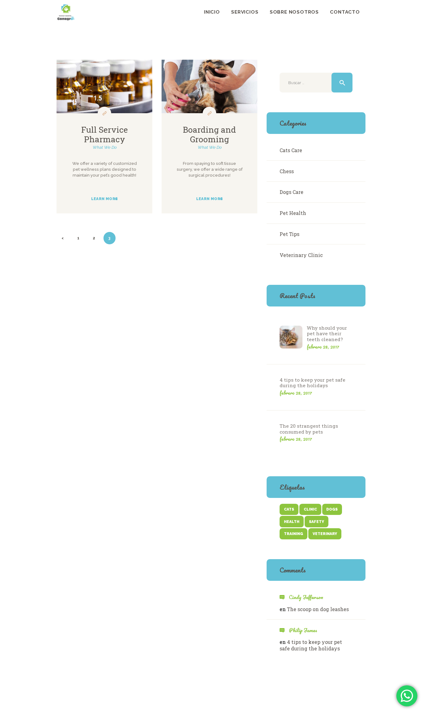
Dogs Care (291, 192)
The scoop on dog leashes (318, 609)
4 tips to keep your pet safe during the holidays (312, 382)
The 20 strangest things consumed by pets (309, 429)
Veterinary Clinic (301, 255)
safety (316, 522)
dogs (332, 509)
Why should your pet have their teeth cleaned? (327, 333)
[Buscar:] (316, 82)
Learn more (104, 199)
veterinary (325, 534)
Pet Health (293, 213)
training (293, 534)
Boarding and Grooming (209, 134)
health (291, 522)
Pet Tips (289, 234)
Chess (287, 171)
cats (289, 509)
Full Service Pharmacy (104, 134)
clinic (310, 509)
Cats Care (291, 150)
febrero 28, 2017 (323, 346)
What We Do (104, 147)
